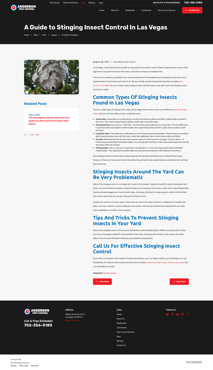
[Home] (23, 8)
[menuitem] (13, 365)
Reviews (91, 3)
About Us (121, 319)
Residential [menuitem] (130, 10)
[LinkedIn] (177, 314)
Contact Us (121, 345)
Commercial (122, 328)
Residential (121, 323)
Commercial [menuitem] (146, 10)
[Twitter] (187, 314)
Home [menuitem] (101, 10)
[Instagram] (182, 314)
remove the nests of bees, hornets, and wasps (165, 262)
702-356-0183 (193, 2)
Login (101, 3)
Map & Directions (72, 320)
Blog (83, 3)
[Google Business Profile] (167, 314)
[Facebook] (172, 314)
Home (119, 314)
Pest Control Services (125, 332)
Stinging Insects (109, 273)
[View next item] (37, 135)
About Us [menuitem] (115, 10)
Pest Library (55, 3)
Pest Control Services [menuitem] (166, 10)
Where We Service (70, 3)
